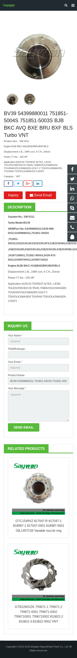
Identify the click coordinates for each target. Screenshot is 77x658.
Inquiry (13, 195)
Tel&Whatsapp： (17, 348)
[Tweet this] (18, 183)
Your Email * (15, 361)
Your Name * (15, 335)
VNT (18, 176)
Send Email (42, 195)
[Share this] (8, 183)
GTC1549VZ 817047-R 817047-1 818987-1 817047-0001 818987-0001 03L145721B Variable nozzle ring (38, 525)
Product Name (16, 375)
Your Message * (17, 388)
